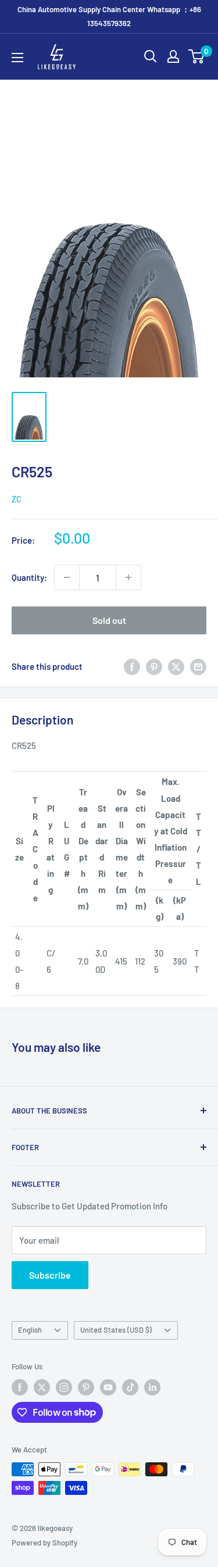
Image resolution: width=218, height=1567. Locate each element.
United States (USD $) (116, 1329)
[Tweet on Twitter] (176, 666)
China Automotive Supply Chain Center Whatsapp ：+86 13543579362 (109, 16)
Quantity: (29, 577)
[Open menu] (17, 57)
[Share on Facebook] (132, 666)
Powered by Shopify (44, 1542)
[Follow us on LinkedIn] (152, 1387)
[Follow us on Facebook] (20, 1387)
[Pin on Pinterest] (154, 666)
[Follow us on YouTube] (108, 1387)
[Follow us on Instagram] (64, 1387)
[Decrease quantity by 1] (67, 577)
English (30, 1329)
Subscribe (50, 1274)
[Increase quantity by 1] (128, 577)
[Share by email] (198, 666)
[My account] (173, 56)
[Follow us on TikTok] (130, 1387)
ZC (17, 499)
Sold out (109, 620)
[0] (197, 56)
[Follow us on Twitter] (42, 1387)
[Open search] (150, 56)
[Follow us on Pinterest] (86, 1387)
